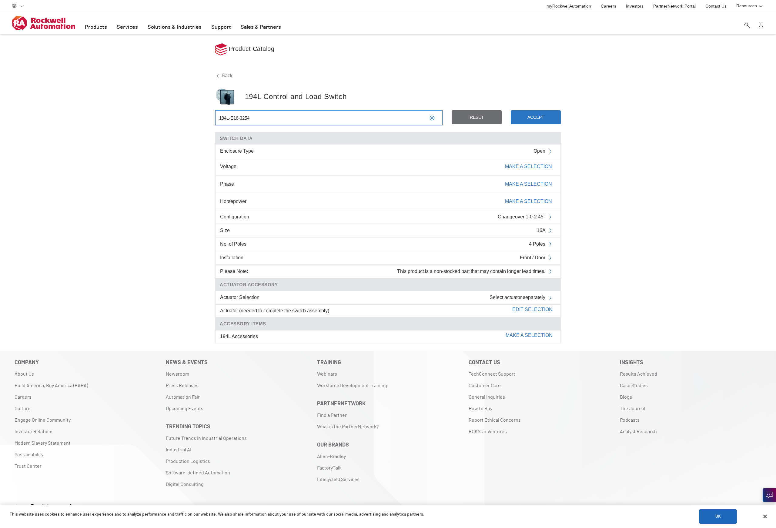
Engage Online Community (43, 420)
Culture (23, 408)
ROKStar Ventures (488, 431)
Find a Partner (332, 415)
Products (96, 27)
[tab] (388, 310)
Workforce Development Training (352, 385)
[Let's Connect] (769, 495)
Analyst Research (638, 431)
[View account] (761, 26)
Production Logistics (188, 461)
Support (221, 27)
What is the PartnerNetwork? (348, 426)
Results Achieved (638, 374)
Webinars (327, 374)
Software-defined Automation (198, 472)
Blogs (626, 397)
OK (718, 516)
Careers (23, 397)
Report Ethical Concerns (495, 420)
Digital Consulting (185, 484)
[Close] (765, 516)
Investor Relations (34, 431)
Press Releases (182, 385)
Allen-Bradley (331, 456)
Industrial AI (178, 449)
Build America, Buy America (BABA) (51, 385)
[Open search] (747, 26)
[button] (388, 310)
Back (226, 75)
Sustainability (29, 454)
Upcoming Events (184, 408)
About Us (24, 374)
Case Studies (634, 385)
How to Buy (480, 408)
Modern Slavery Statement (43, 443)
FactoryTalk (329, 468)
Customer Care (485, 385)
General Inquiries (487, 397)
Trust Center (28, 466)
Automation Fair (183, 397)
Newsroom (177, 374)
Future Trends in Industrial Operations (206, 438)
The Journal (632, 408)
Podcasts (630, 420)
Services (127, 27)
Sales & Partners (261, 27)
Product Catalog (250, 48)
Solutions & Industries (175, 27)
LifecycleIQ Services (338, 479)
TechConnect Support (492, 374)
